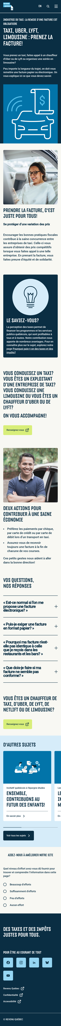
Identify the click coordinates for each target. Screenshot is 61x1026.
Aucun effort (17, 905)
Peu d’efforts (17, 898)
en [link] (40, 6)
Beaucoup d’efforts (20, 884)
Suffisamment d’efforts (23, 891)
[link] (8, 6)
